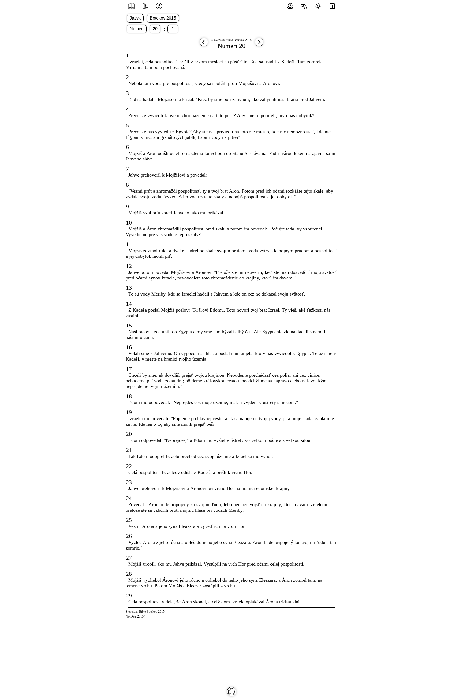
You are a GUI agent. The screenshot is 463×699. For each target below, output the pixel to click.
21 (129, 450)
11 (129, 244)
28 (129, 573)
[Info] (159, 5)
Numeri (137, 29)
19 (129, 412)
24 (129, 498)
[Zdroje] (145, 5)
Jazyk (135, 18)
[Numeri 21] (259, 44)
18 (129, 396)
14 (129, 303)
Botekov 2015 (163, 18)
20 (155, 29)
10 (129, 222)
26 (129, 536)
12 (129, 266)
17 (129, 368)
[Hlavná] (131, 6)
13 (129, 287)
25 (129, 520)
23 (129, 482)
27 (129, 557)
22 (129, 466)
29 (129, 595)
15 (129, 325)
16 (129, 347)
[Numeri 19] (204, 44)
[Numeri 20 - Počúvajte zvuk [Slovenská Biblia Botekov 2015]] (231, 691)
